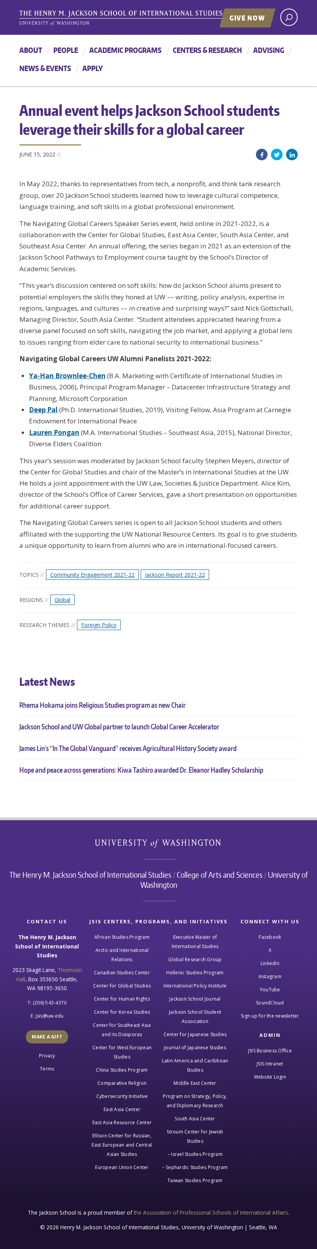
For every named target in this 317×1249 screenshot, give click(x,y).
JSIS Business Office (270, 1050)
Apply (92, 68)
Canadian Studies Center (122, 972)
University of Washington (158, 845)
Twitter (277, 154)
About (30, 50)
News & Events (45, 68)
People (65, 50)
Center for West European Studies (122, 1052)
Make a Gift (47, 1036)
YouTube (270, 989)
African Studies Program (122, 937)
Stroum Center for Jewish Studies (195, 1136)
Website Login (270, 1077)
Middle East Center (195, 1083)
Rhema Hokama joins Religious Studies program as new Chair (102, 704)
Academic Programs (125, 50)
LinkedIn (292, 154)
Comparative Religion (122, 1083)
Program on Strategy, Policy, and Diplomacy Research (195, 1101)
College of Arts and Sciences (219, 875)
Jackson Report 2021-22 (175, 574)
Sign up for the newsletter (270, 1016)
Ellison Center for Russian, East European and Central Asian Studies (122, 1144)
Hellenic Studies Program (194, 972)
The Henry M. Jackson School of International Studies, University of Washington (137, 18)
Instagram (270, 976)
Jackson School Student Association (195, 1017)
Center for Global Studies (122, 985)
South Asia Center (195, 1118)
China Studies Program (122, 1070)
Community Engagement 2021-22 (92, 574)
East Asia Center (122, 1109)
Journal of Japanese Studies (195, 1047)
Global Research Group (195, 959)
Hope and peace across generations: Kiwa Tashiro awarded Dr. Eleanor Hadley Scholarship (141, 769)
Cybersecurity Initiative (122, 1096)
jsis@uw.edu (50, 1016)
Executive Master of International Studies (195, 942)
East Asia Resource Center (122, 1122)
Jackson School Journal (195, 999)
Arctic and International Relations (122, 955)
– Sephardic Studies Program (195, 1167)
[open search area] (289, 17)
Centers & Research (207, 50)
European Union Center (121, 1167)
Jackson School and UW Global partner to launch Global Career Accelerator (119, 726)
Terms (47, 1068)
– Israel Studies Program (195, 1154)
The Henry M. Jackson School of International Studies (90, 875)
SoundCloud (270, 1002)
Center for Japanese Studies (195, 1034)
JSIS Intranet (270, 1063)
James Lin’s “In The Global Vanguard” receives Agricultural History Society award (128, 748)
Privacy (47, 1055)
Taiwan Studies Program (195, 1180)
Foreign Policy (98, 625)
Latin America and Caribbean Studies (195, 1065)
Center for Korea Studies (122, 1012)
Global (62, 599)
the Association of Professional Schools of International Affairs (211, 1212)
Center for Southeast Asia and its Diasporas (122, 1030)
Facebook (262, 154)
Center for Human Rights (122, 999)
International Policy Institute (195, 985)
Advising (268, 50)
